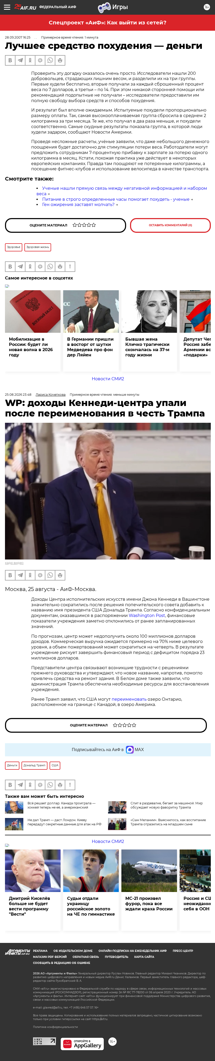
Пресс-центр (183, 951)
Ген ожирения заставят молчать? (78, 204)
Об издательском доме (73, 951)
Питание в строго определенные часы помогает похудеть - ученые (116, 199)
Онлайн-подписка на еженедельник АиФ (133, 951)
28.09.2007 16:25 (17, 37)
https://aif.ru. (100, 1019)
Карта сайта (144, 957)
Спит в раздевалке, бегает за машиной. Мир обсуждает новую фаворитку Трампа (167, 805)
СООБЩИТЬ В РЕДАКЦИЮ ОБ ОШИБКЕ (61, 963)
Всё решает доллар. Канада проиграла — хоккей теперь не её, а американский (61, 805)
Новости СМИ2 (108, 378)
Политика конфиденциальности (55, 1027)
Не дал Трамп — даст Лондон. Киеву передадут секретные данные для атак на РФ (64, 822)
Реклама (40, 951)
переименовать (129, 699)
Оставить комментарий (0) (170, 225)
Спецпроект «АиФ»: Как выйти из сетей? (107, 22)
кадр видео (14, 563)
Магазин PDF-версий (50, 957)
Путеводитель (116, 957)
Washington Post (147, 615)
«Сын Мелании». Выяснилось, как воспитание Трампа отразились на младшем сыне (168, 822)
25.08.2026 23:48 (18, 395)
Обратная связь (86, 957)
